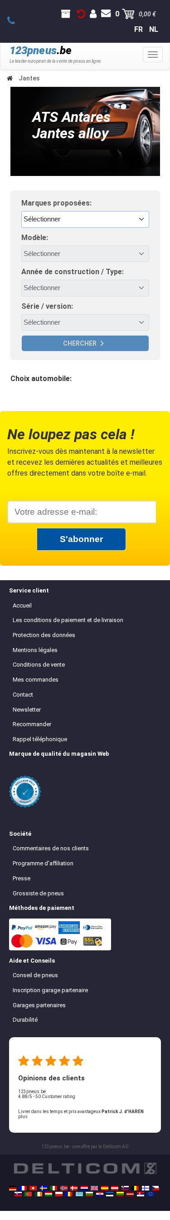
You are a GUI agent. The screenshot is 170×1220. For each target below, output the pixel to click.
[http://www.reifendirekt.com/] (150, 1194)
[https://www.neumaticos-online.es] (104, 1188)
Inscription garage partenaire (50, 990)
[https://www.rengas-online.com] (145, 1188)
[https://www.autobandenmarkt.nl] (84, 1188)
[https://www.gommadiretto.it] (53, 1188)
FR (138, 29)
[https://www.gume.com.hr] (99, 1194)
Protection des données (44, 635)
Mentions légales (35, 650)
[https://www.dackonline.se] (43, 1188)
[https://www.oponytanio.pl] (59, 1194)
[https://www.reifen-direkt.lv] (130, 1194)
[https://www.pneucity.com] (28, 1194)
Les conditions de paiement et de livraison (68, 620)
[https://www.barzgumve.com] (89, 1194)
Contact (23, 694)
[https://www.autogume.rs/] (140, 1194)
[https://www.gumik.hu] (48, 1194)
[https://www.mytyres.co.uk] (94, 1188)
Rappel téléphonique (40, 739)
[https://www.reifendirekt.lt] (120, 1194)
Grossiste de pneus (38, 893)
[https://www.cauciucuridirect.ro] (69, 1194)
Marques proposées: (56, 203)
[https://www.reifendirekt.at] (114, 1188)
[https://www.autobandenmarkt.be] (135, 1188)
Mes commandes (35, 679)
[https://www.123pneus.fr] (23, 1188)
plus (23, 1116)
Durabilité (25, 1019)
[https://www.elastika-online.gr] (79, 1194)
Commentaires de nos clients (51, 848)
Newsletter (27, 709)
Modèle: (34, 237)
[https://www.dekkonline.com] (64, 1188)
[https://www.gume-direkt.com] (125, 1188)
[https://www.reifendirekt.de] (12, 1188)
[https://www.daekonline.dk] (74, 1188)
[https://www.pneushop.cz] (155, 1188)
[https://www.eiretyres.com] (38, 1194)
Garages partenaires (39, 1005)
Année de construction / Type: (72, 271)
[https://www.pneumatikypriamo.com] (18, 1194)
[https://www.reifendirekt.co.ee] (109, 1194)
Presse (21, 878)
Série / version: (47, 306)
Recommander (32, 724)
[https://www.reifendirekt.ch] (33, 1188)
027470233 (16, 20)
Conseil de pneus (35, 975)
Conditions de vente (39, 664)
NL (153, 29)
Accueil (22, 605)
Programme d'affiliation (43, 863)
